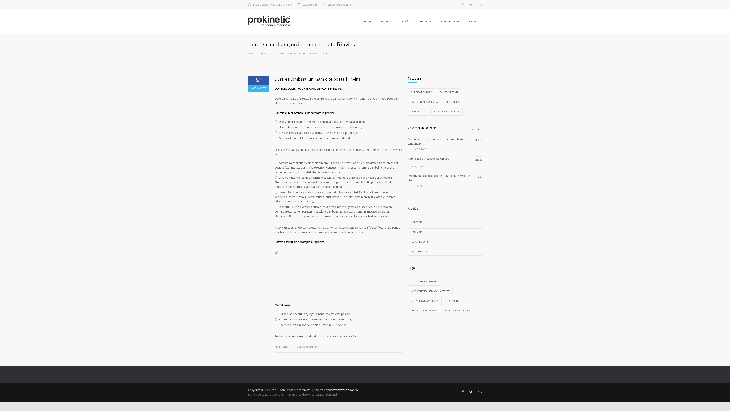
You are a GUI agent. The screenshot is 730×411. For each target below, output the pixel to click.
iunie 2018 (416, 222)
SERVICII (406, 21)
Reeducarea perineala (446, 111)
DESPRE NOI (386, 21)
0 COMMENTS (258, 88)
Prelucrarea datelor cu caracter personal (312, 394)
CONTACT (472, 21)
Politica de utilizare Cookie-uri (266, 394)
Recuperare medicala (423, 310)
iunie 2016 (416, 232)
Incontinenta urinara (424, 102)
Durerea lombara (307, 346)
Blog (264, 53)
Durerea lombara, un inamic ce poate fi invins (317, 79)
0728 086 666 (310, 4)
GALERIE (425, 21)
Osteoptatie (418, 111)
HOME (367, 21)
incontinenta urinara (424, 281)
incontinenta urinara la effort (430, 291)
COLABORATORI (448, 21)
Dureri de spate (449, 92)
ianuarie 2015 (419, 251)
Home (251, 53)
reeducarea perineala (457, 310)
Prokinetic (453, 301)
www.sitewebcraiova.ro (343, 390)
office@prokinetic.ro (339, 4)
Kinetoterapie (454, 102)
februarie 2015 (419, 241)
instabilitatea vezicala (425, 301)
